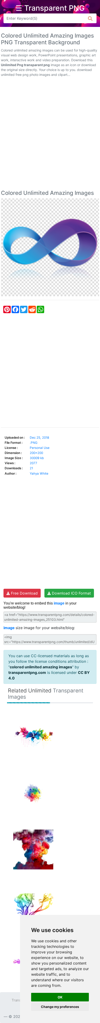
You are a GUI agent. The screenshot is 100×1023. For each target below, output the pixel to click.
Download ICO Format (71, 593)
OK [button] (60, 997)
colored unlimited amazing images (41, 667)
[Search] (90, 18)
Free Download (24, 593)
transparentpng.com (27, 672)
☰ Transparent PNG (50, 8)
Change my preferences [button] (60, 1007)
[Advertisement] (50, 134)
